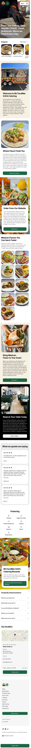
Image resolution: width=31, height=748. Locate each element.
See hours (24, 668)
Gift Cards (5, 706)
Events (4, 702)
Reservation (5, 691)
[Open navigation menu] (27, 3)
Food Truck (5, 695)
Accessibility (5, 721)
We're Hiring (5, 704)
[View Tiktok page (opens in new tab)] (8, 729)
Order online (15, 672)
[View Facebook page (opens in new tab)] (3, 729)
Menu (22, 3)
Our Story (5, 699)
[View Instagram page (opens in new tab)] (5, 729)
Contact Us (5, 708)
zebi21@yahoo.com (7, 662)
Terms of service (6, 719)
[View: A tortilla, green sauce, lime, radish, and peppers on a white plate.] (8, 271)
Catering (4, 697)
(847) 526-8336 (7, 659)
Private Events (6, 693)
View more (5, 477)
